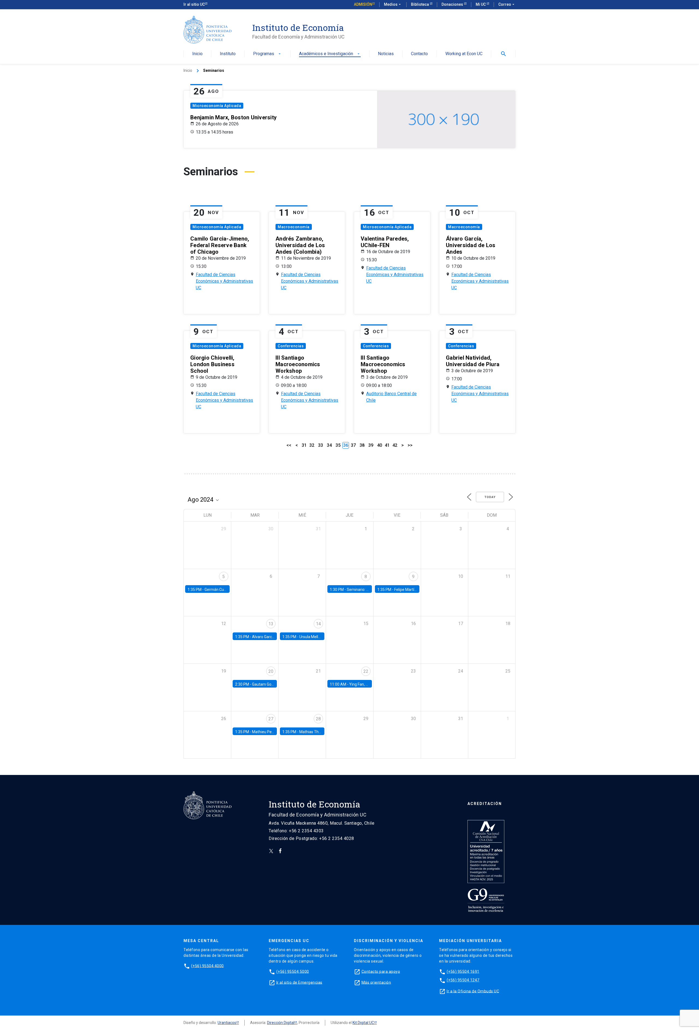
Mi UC (481, 4)
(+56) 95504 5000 (292, 971)
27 (270, 718)
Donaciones (453, 4)
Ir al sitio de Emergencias (299, 982)
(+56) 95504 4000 (207, 965)
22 (365, 671)
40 (379, 445)
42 (394, 445)
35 (338, 445)
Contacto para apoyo (381, 971)
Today (490, 497)
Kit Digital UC (363, 1022)
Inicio (197, 54)
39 (370, 445)
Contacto (419, 54)
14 (318, 623)
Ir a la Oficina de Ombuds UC (473, 991)
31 (304, 445)
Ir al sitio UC (194, 4)
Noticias (386, 54)
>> (410, 445)
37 (353, 445)
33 (320, 445)
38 (362, 445)
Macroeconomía (294, 227)
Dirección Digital (280, 1022)
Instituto (228, 54)
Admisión (363, 4)
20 (270, 671)
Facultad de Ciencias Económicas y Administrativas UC (224, 281)
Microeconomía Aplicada (216, 105)
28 (318, 718)
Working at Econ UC (463, 54)
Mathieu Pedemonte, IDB (273, 732)
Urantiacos (227, 1022)
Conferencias (291, 346)
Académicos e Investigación (330, 54)
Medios (393, 4)
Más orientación (376, 982)
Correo (507, 4)
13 (270, 623)
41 (387, 445)
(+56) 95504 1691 (463, 971)
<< (288, 445)
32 (311, 445)
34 (329, 445)
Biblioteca (420, 4)
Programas (267, 54)
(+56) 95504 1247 (463, 980)
